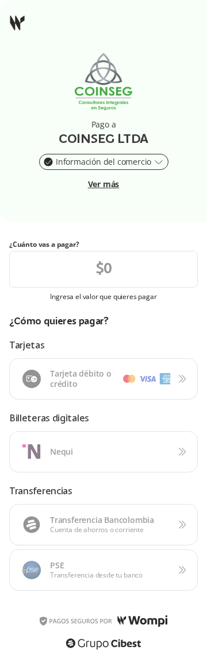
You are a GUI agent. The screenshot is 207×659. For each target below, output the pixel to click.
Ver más (104, 184)
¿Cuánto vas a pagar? (44, 244)
